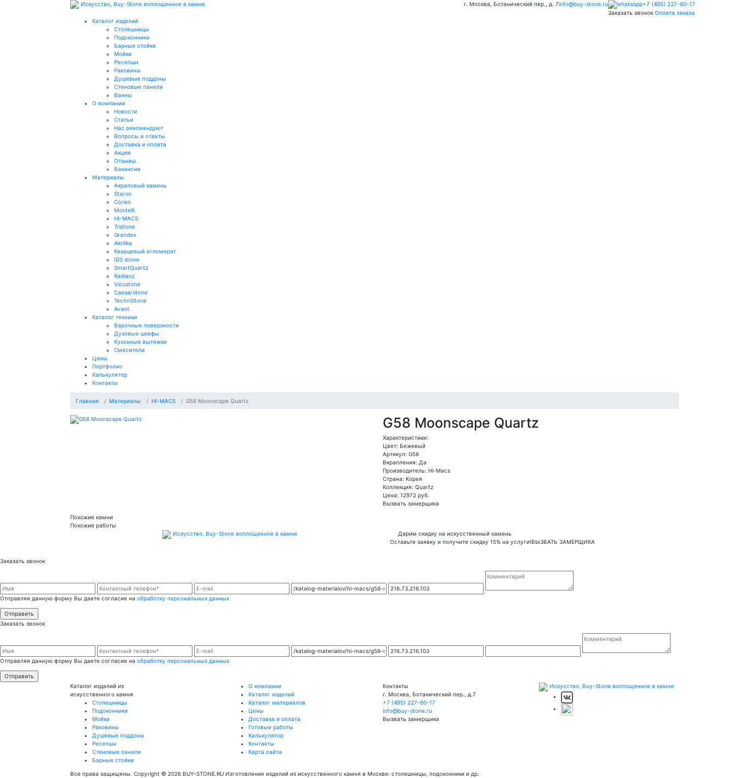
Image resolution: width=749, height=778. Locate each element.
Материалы (108, 177)
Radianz (124, 275)
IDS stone (126, 259)
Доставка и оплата (140, 144)
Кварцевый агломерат (145, 251)
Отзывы (125, 160)
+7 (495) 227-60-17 (669, 4)
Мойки (123, 53)
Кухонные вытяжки (140, 341)
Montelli (124, 210)
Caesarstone (130, 292)
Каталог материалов (276, 702)
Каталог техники (114, 317)
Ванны (123, 95)
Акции (122, 152)
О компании (108, 103)
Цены (99, 358)
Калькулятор (109, 374)
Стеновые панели (138, 86)
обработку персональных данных (183, 598)
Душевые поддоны (140, 78)
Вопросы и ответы (139, 136)
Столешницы (131, 29)
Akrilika (123, 243)
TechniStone (130, 300)
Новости (125, 111)
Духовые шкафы (136, 333)
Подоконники (132, 37)
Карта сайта (265, 751)
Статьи (123, 119)
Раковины (127, 70)
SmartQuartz (131, 267)
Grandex (125, 234)
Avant (121, 308)
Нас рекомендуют (138, 127)
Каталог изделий (115, 21)
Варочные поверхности (146, 325)
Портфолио (107, 366)
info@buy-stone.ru (583, 4)
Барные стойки (135, 45)
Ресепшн (126, 62)
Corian (122, 201)
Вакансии (127, 169)
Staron (123, 193)
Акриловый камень (140, 185)
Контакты (105, 382)
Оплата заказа (675, 12)
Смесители (129, 350)
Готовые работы (270, 727)
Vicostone (127, 284)
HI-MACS (126, 218)
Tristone (124, 226)
